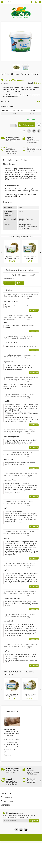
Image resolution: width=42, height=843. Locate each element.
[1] (4, 275)
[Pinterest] (39, 131)
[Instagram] (26, 829)
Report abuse (34, 310)
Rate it (20, 283)
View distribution (8, 279)
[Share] (29, 131)
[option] (12, 737)
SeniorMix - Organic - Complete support (12, 695)
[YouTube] (21, 829)
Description (8, 160)
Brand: (30, 83)
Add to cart (28, 125)
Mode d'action (21, 160)
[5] (11, 275)
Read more (7, 755)
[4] (9, 275)
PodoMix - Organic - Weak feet (29, 257)
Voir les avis (4, 83)
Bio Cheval (37, 83)
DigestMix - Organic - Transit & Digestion (12, 257)
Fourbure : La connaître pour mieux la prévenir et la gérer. (11, 732)
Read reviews (9, 283)
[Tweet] (34, 131)
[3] (7, 275)
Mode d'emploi (9, 164)
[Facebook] (16, 829)
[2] (6, 275)
